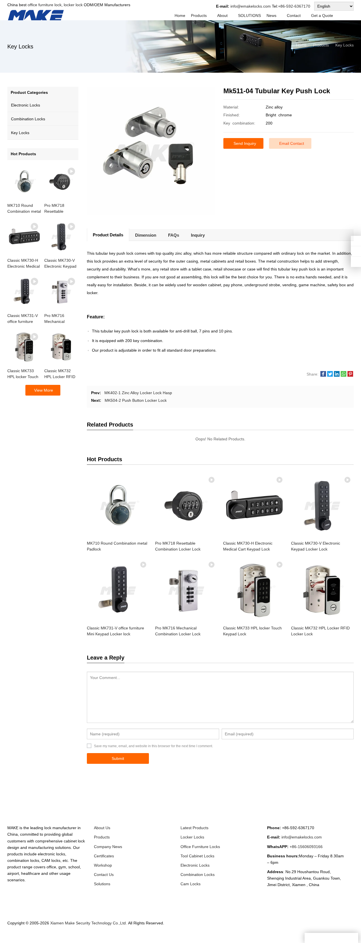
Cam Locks (190, 884)
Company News (108, 846)
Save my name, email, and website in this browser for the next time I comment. (153, 746)
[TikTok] (336, 928)
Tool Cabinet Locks (197, 856)
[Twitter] (303, 928)
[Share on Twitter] (330, 375)
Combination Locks (28, 119)
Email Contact (291, 143)
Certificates (104, 856)
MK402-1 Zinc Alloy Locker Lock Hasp (138, 392)
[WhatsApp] (316, 928)
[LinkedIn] (309, 928)
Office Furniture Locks (200, 846)
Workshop (103, 865)
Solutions (102, 884)
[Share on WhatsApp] (343, 375)
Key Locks (20, 132)
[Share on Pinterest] (350, 375)
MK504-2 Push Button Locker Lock (136, 400)
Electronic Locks (25, 105)
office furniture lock (44, 5)
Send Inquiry (245, 143)
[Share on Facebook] (323, 375)
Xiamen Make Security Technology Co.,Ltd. (89, 923)
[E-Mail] (350, 928)
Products (102, 837)
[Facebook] (296, 928)
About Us (102, 828)
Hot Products (23, 154)
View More (43, 390)
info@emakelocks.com (250, 6)
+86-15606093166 (306, 846)
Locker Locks (192, 837)
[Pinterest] (330, 928)
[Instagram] (323, 928)
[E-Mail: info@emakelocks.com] (356, 262)
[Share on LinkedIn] (336, 375)
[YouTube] (343, 928)
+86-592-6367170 (294, 6)
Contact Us (104, 874)
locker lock (73, 5)
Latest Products (194, 828)
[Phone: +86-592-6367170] (356, 241)
